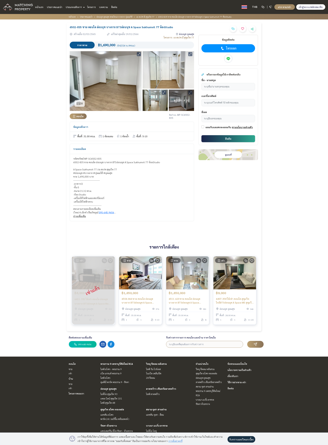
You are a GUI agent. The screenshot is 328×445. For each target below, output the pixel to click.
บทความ (103, 7)
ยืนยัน (228, 138)
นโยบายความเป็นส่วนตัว (239, 369)
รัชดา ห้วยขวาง (108, 425)
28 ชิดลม (150, 377)
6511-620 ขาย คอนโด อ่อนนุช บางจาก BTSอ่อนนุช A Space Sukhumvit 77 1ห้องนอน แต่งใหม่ (186, 301)
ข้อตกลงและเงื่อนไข (237, 363)
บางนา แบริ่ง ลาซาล (157, 425)
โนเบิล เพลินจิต (153, 373)
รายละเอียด (79, 148)
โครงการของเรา (76, 393)
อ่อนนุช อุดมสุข (108, 388)
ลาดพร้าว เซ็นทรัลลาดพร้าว (161, 388)
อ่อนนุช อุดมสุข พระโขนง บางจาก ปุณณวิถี (114, 16)
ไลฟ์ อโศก (105, 377)
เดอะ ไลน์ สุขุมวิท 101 (111, 398)
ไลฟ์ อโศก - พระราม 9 (111, 369)
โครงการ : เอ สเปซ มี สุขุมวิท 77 (179, 37)
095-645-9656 (106, 212)
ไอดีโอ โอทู (151, 430)
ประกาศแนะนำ (54, 7)
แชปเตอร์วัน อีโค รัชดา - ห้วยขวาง (116, 430)
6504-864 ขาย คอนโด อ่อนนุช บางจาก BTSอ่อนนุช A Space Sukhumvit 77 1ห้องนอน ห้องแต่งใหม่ (139, 301)
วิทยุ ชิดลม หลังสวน (156, 363)
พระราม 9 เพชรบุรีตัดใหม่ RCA (116, 363)
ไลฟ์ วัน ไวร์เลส (153, 369)
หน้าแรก (39, 7)
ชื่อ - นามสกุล (208, 80)
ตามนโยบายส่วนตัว (242, 127)
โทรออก (231, 48)
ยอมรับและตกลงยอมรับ (218, 127)
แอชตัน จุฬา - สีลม (155, 414)
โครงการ (91, 7)
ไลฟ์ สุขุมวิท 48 (107, 402)
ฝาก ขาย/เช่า (284, 7)
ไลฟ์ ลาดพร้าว (153, 393)
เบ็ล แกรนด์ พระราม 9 (110, 373)
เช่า (70, 373)
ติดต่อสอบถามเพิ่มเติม (80, 337)
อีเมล (204, 112)
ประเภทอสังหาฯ (74, 7)
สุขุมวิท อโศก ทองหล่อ (112, 409)
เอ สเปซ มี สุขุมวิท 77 (145, 16)
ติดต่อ (114, 7)
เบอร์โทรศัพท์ (208, 95)
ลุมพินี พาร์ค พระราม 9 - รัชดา (114, 382)
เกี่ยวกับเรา (233, 376)
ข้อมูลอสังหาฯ (80, 126)
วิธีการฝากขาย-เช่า (237, 382)
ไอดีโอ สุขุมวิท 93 (108, 393)
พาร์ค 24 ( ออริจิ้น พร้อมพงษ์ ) (114, 418)
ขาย (70, 369)
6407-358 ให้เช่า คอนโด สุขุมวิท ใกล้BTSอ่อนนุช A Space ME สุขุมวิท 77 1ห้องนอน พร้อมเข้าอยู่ (234, 301)
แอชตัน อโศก (106, 414)
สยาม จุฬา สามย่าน (156, 409)
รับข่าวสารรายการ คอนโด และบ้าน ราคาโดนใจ (191, 337)
